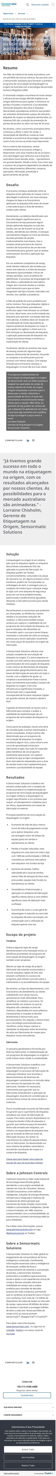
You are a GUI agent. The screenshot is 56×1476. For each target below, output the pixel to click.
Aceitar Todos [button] (28, 1449)
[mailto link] (33, 440)
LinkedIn (10, 1330)
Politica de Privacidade (11, 1473)
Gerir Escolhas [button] (28, 1457)
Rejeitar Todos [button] (28, 1465)
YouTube (10, 1333)
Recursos (21, 13)
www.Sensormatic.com (17, 1326)
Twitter (19, 1330)
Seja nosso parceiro (13, 1407)
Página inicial (8, 13)
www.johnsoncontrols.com (19, 1229)
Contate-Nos (27, 1395)
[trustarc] (48, 1473)
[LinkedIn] (28, 440)
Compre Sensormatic (13, 1415)
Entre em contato (40, 4)
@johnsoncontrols (15, 1233)
